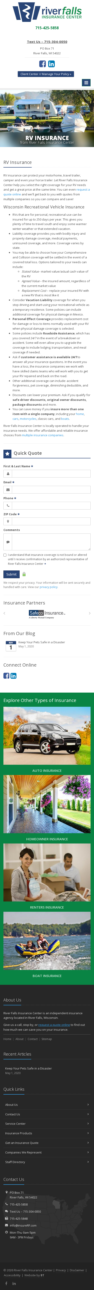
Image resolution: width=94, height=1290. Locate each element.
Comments (11, 530)
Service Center (15, 1124)
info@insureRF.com (23, 1225)
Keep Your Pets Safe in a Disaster (41, 644)
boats (65, 419)
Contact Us (12, 1114)
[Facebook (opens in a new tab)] (42, 63)
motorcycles (28, 419)
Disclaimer (77, 1270)
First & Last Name (18, 466)
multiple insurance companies (42, 435)
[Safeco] (47, 614)
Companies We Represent (23, 1152)
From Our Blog (19, 633)
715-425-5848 (19, 1218)
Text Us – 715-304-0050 (47, 41)
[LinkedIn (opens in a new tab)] (51, 63)
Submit (11, 574)
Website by (34, 1275)
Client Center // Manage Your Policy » (46, 74)
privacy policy (48, 587)
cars (15, 419)
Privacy (61, 1270)
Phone (9, 498)
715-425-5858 (19, 1204)
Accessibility (12, 1275)
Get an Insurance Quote (22, 1143)
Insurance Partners (24, 603)
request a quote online (54, 1025)
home (80, 414)
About (20, 1039)
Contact (33, 1039)
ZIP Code (11, 514)
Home (7, 1039)
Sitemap (47, 1039)
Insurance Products (18, 1133)
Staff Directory (15, 1162)
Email (9, 482)
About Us (11, 1105)
